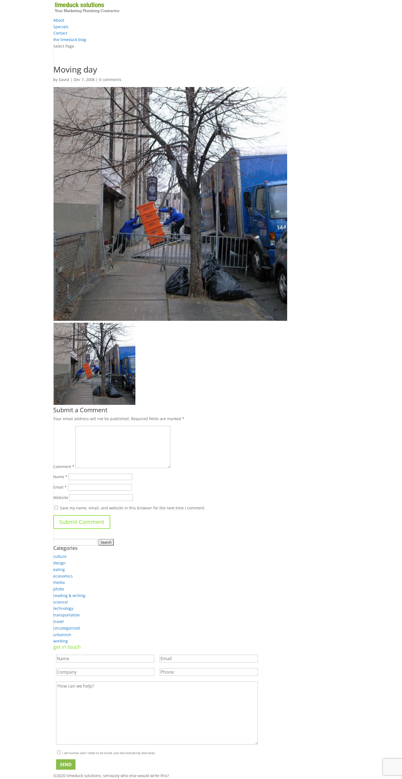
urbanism (62, 634)
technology (63, 608)
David (64, 79)
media (59, 582)
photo (58, 589)
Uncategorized (66, 628)
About (58, 20)
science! (60, 602)
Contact (60, 33)
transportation (66, 615)
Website (60, 497)
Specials (60, 26)
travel (58, 621)
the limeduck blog (69, 39)
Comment (63, 466)
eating (59, 569)
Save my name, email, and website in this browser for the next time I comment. (132, 507)
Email (60, 487)
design (59, 563)
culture (59, 556)
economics (63, 576)
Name (60, 476)
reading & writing (69, 595)
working (60, 641)
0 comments (110, 79)
